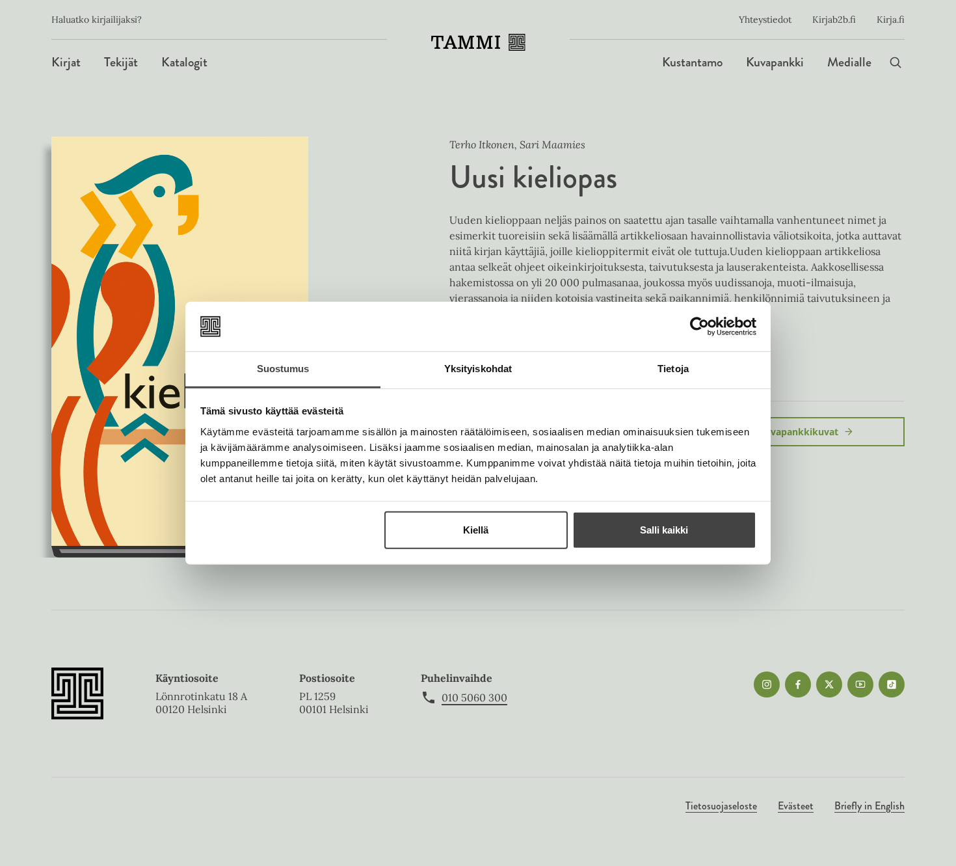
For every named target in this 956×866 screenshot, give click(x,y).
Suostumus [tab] (283, 368)
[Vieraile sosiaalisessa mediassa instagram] (767, 684)
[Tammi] (478, 42)
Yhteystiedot (765, 19)
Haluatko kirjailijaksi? (96, 19)
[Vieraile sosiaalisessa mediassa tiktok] (892, 684)
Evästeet (796, 805)
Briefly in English (869, 805)
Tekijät (121, 62)
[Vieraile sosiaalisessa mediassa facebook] (798, 684)
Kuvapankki (775, 62)
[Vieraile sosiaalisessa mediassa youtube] (860, 684)
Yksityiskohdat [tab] (478, 368)
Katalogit (184, 62)
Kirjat (66, 62)
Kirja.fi (891, 19)
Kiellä (475, 529)
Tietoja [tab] (673, 368)
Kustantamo (692, 62)
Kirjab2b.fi (834, 19)
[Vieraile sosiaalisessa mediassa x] (829, 684)
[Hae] (895, 62)
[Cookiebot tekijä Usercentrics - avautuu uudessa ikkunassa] (699, 326)
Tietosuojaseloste (721, 805)
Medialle (849, 62)
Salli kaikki (664, 529)
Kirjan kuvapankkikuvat (784, 432)
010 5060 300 (474, 697)
